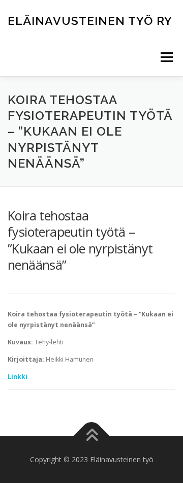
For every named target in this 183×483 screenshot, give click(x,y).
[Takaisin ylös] (92, 435)
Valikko (166, 57)
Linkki (17, 376)
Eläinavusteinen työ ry (90, 20)
